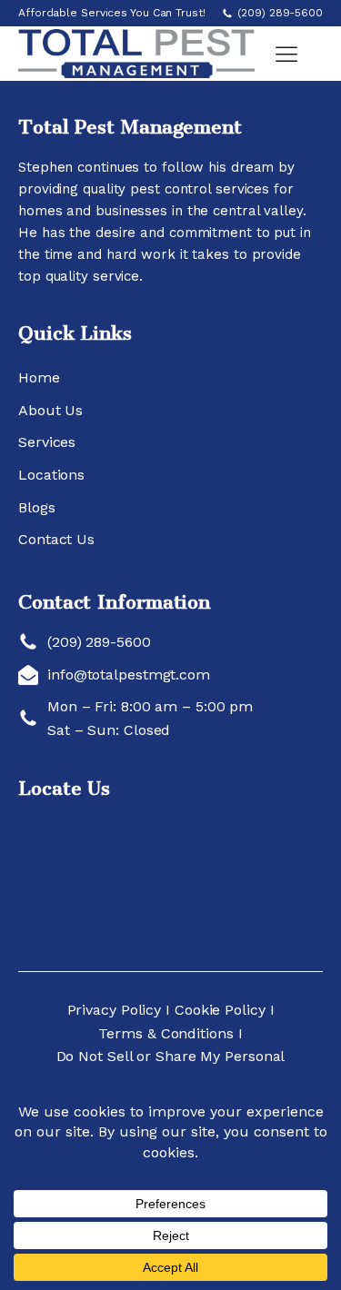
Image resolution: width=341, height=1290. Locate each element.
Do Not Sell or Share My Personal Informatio (171, 1067)
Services (46, 442)
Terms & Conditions (165, 1033)
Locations (51, 474)
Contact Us (56, 539)
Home (39, 377)
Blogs (36, 507)
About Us (50, 410)
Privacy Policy (116, 1009)
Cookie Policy (220, 1009)
